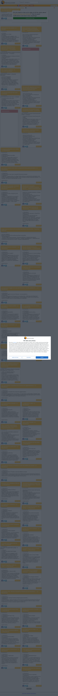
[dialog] (29, 348)
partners (14, 342)
